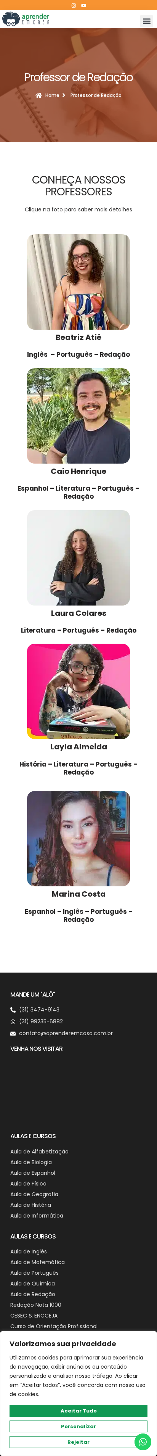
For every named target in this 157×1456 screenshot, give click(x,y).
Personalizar (78, 1426)
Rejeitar (78, 1442)
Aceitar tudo (79, 1410)
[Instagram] (73, 5)
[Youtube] (83, 5)
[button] (146, 21)
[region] (78, 1393)
